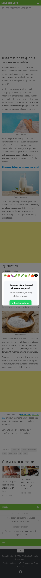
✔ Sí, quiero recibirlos (20, 303)
